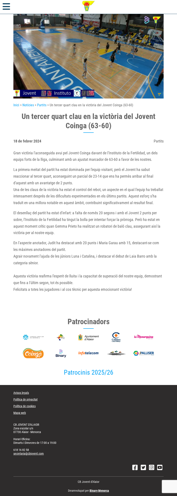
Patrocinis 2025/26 (88, 372)
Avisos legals (21, 392)
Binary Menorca (99, 490)
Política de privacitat (25, 399)
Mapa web (19, 413)
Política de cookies (24, 406)
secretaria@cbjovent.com (28, 453)
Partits (41, 105)
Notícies (28, 105)
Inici (16, 105)
